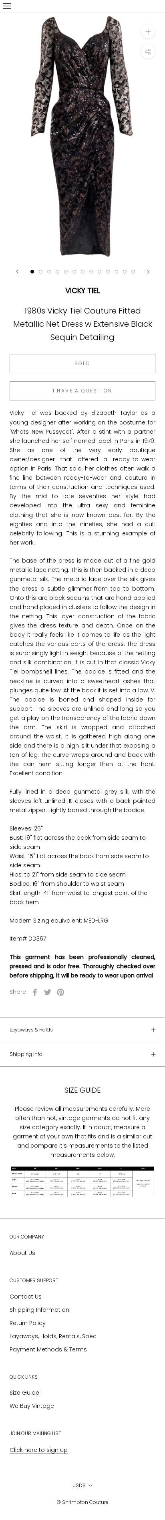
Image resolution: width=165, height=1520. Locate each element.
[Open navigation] (7, 6)
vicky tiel (82, 291)
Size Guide (24, 1393)
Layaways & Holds (31, 1029)
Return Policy (28, 1323)
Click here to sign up (39, 1450)
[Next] (148, 271)
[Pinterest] (60, 992)
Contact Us (26, 1297)
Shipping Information (39, 1310)
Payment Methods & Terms (48, 1349)
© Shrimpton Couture (82, 1502)
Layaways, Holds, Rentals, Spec (53, 1336)
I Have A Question (83, 390)
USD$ (79, 1485)
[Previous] (17, 271)
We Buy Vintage (32, 1406)
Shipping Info (26, 1054)
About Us (22, 1253)
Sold (82, 363)
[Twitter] (47, 992)
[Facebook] (34, 992)
